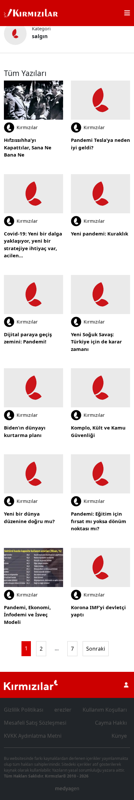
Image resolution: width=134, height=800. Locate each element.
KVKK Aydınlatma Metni (32, 735)
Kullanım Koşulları (105, 709)
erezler (63, 709)
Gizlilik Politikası (23, 709)
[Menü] (127, 13)
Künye (119, 735)
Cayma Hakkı (111, 722)
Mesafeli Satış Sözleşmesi (35, 722)
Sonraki (95, 648)
